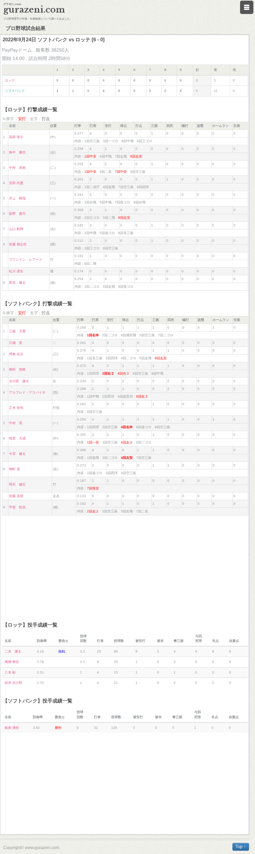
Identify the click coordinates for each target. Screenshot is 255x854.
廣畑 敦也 (12, 662)
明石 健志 (17, 484)
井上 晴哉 (17, 198)
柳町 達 (14, 469)
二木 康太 (13, 651)
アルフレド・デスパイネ (27, 392)
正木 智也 (16, 408)
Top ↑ (240, 846)
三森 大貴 (17, 331)
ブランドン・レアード (25, 259)
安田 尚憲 (16, 183)
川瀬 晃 (15, 343)
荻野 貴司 (17, 213)
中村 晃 (15, 423)
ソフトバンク (15, 91)
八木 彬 (10, 672)
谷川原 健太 (19, 381)
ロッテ (10, 80)
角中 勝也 (17, 152)
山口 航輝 (16, 229)
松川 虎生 (16, 271)
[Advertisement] (125, 565)
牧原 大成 (17, 438)
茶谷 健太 (17, 282)
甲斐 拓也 (17, 507)
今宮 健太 (17, 453)
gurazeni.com (34, 10)
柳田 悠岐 (17, 369)
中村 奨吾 (17, 167)
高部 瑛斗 (16, 137)
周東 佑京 (16, 354)
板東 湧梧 (12, 727)
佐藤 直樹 (16, 496)
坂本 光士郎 (13, 683)
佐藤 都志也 (18, 244)
